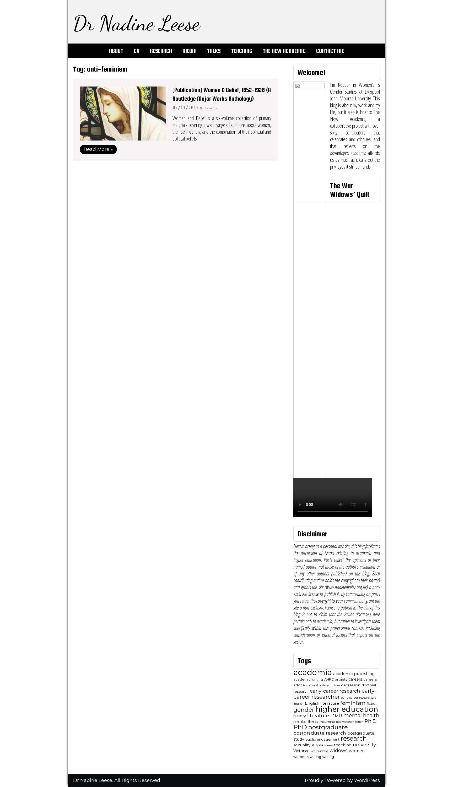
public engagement (322, 739)
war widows (319, 751)
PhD (300, 727)
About (116, 50)
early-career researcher (334, 693)
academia (312, 672)
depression (350, 685)
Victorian (301, 750)
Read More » (98, 149)
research (354, 738)
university (364, 745)
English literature (322, 703)
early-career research (335, 691)
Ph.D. (371, 721)
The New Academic (284, 50)
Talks (214, 50)
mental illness (305, 721)
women (357, 750)
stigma (317, 745)
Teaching (241, 50)
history (299, 716)
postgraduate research (319, 733)
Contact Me (330, 50)
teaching (343, 745)
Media (189, 50)
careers (355, 679)
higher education (347, 709)
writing (328, 757)
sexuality (301, 744)
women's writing (307, 757)
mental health (361, 715)
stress (329, 745)
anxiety (341, 679)
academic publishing (354, 673)
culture (335, 685)
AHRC (329, 679)
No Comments (208, 108)
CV (136, 50)
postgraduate (328, 727)
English (298, 703)
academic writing (308, 679)
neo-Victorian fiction (349, 722)
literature (318, 716)
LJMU (336, 715)
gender (303, 709)
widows (339, 750)
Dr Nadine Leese (136, 23)
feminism (353, 703)
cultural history (317, 685)
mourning (327, 722)
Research (161, 50)
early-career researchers (358, 697)
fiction (372, 703)
